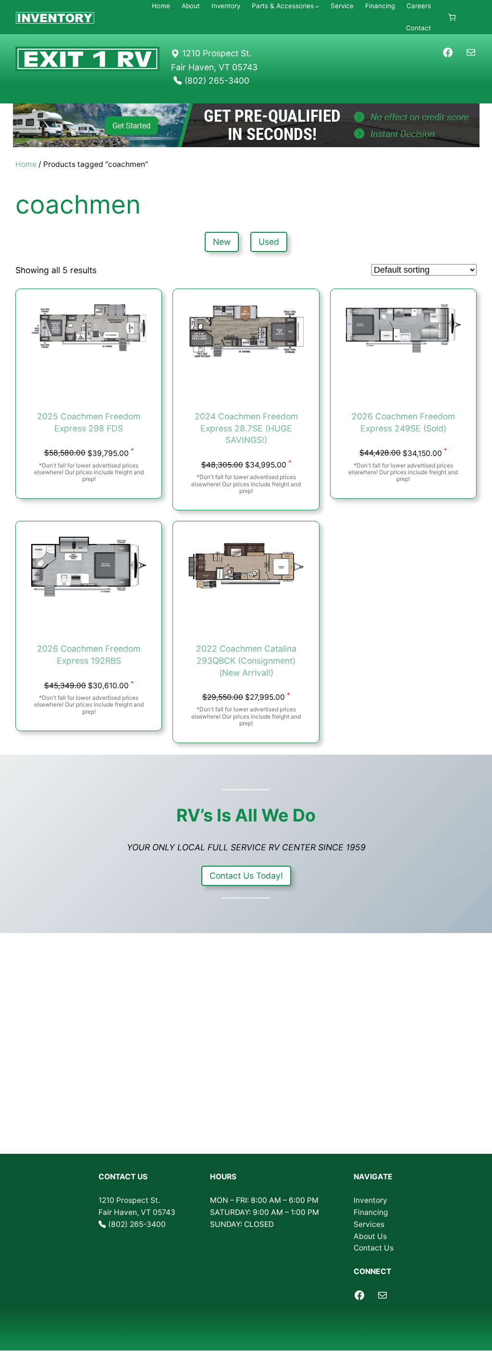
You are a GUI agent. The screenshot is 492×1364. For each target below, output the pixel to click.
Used (268, 242)
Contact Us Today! (246, 876)
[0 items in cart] (452, 17)
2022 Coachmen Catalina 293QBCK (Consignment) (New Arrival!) (246, 660)
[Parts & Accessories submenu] (317, 6)
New (222, 242)
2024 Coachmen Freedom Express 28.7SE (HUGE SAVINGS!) (246, 428)
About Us (370, 1236)
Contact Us (374, 1247)
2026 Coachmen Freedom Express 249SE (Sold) (403, 422)
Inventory (370, 1200)
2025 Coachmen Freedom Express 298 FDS (88, 422)
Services (369, 1224)
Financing (371, 1212)
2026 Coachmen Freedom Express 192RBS (88, 655)
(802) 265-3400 (137, 1224)
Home (26, 164)
